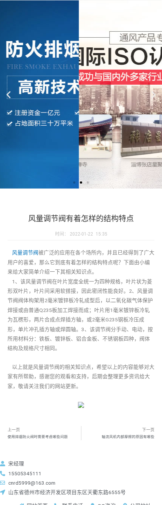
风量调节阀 (25, 252)
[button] (74, 182)
